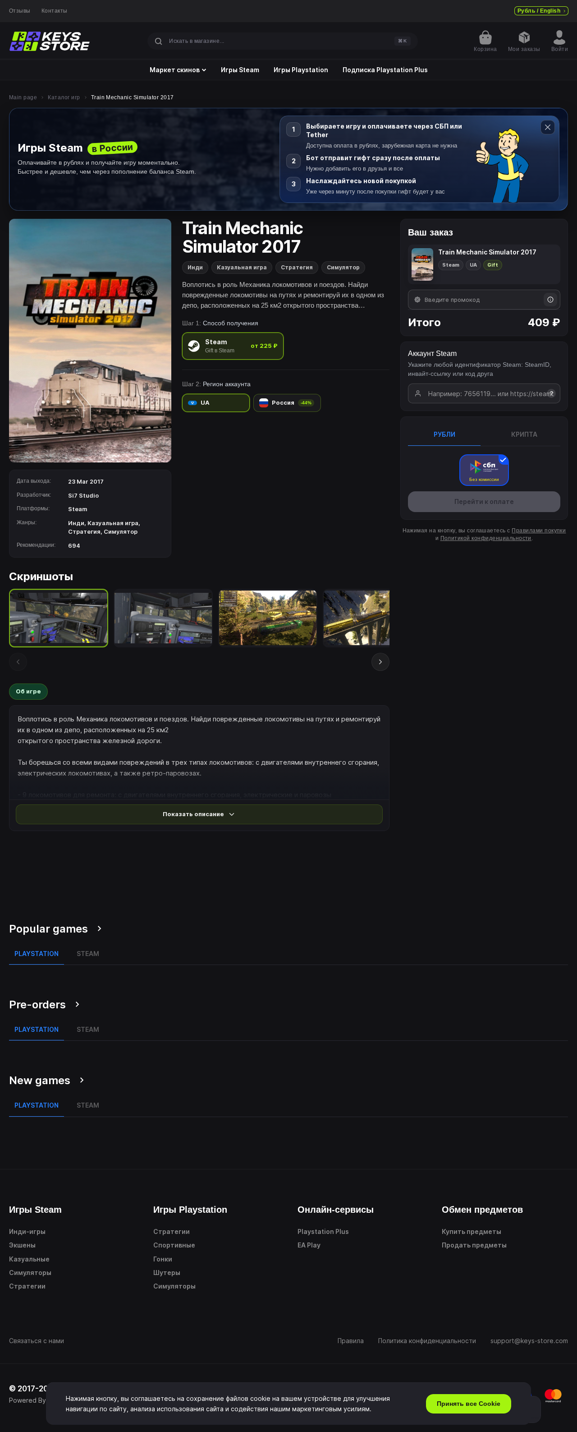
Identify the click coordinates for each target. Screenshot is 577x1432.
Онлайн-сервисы (336, 1210)
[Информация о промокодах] (550, 299)
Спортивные (174, 1245)
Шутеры (166, 1272)
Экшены (22, 1245)
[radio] (233, 346)
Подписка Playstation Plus (385, 70)
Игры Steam (240, 70)
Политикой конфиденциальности (485, 538)
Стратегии (27, 1286)
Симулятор (343, 267)
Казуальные (29, 1259)
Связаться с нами (36, 1340)
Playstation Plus (323, 1231)
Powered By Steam (38, 1400)
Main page (23, 97)
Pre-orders (37, 1004)
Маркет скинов (175, 70)
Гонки (162, 1259)
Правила (351, 1340)
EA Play (309, 1245)
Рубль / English (538, 11)
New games (39, 1080)
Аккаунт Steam (432, 353)
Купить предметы (471, 1231)
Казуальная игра (242, 267)
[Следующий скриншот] (380, 662)
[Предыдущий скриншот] (18, 662)
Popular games (48, 928)
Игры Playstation (301, 70)
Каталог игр (64, 97)
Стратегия (297, 267)
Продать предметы (474, 1245)
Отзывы (20, 11)
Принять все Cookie (468, 1403)
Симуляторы (30, 1272)
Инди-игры (27, 1231)
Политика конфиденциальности (427, 1340)
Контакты (54, 11)
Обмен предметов (482, 1210)
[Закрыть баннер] (547, 127)
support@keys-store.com (529, 1340)
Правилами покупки (539, 530)
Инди (195, 267)
